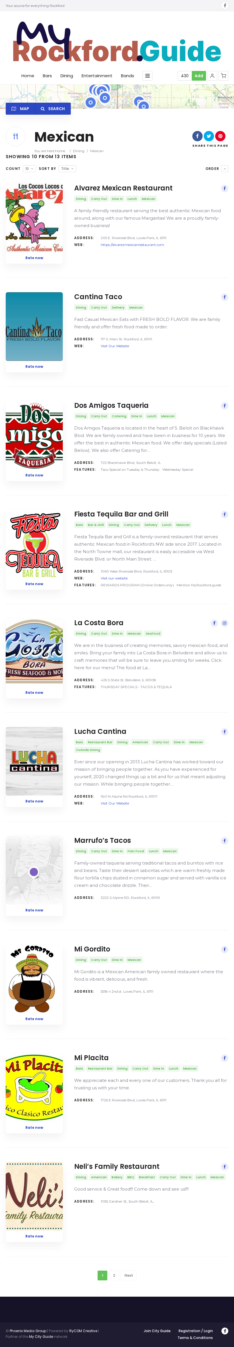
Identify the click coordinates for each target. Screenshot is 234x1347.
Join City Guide (157, 1330)
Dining (66, 76)
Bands (127, 76)
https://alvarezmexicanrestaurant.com (132, 245)
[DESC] (224, 168)
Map (24, 109)
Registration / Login (196, 1330)
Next (128, 1275)
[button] (212, 76)
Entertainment (97, 76)
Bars (47, 76)
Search (56, 109)
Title (65, 168)
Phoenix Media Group (28, 1330)
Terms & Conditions (195, 1337)
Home (27, 76)
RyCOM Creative (83, 1330)
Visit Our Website (115, 346)
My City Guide (41, 1336)
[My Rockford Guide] (117, 41)
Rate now (34, 257)
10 (27, 168)
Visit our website (114, 578)
